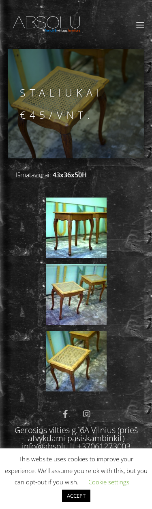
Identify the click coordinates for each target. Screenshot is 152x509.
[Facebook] (66, 414)
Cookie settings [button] (108, 482)
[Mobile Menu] (140, 25)
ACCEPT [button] (76, 495)
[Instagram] (87, 414)
